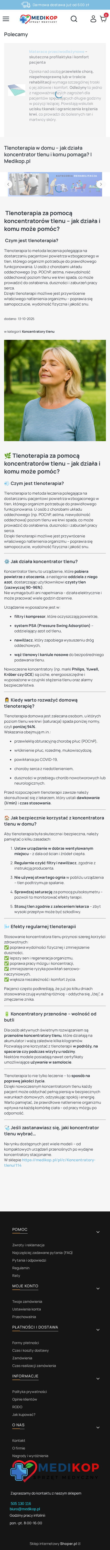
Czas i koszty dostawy (30, 1350)
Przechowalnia (24, 1316)
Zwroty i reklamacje (28, 1244)
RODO (17, 1406)
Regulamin (20, 1267)
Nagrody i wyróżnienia (30, 1455)
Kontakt (18, 1440)
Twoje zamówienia (27, 1301)
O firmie (18, 1448)
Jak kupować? (23, 1414)
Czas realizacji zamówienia (34, 1365)
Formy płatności (25, 1342)
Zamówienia (22, 1358)
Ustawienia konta (26, 1309)
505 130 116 (21, 1503)
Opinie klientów (24, 1399)
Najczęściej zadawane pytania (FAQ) (42, 1252)
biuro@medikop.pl (25, 1509)
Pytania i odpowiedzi (29, 1260)
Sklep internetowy (53, 1543)
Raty (16, 1275)
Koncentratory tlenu (38, 331)
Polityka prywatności (29, 1391)
